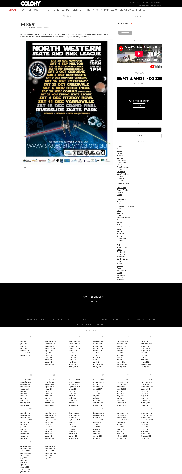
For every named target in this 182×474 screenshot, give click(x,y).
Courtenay (120, 176)
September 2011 (98, 420)
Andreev (120, 149)
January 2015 (145, 405)
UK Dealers (156, 5)
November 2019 (50, 382)
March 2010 (121, 433)
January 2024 (73, 366)
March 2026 (24, 350)
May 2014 (23, 429)
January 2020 (25, 405)
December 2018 (74, 380)
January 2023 (97, 366)
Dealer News (121, 181)
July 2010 (120, 424)
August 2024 (73, 350)
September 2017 (98, 386)
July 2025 (48, 353)
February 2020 (25, 402)
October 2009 (145, 417)
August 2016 (121, 389)
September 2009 (147, 420)
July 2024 (72, 353)
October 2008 (25, 451)
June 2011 (96, 427)
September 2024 (74, 348)
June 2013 (48, 427)
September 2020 (26, 386)
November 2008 (25, 448)
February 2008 (25, 469)
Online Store (121, 238)
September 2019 (50, 386)
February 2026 (25, 353)
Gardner (120, 204)
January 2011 (97, 438)
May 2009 (144, 429)
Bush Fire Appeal (123, 167)
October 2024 (73, 346)
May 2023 (96, 357)
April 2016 (120, 398)
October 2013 (49, 417)
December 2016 (122, 380)
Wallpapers (121, 275)
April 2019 (48, 398)
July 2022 (120, 353)
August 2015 (145, 389)
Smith (119, 261)
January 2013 (49, 438)
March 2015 (145, 400)
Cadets (36, 10)
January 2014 (25, 438)
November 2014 (25, 415)
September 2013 (50, 420)
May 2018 (72, 395)
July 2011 (96, 424)
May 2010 (120, 429)
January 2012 (73, 438)
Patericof (120, 240)
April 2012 (72, 431)
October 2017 (97, 384)
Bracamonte (121, 162)
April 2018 (72, 398)
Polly (119, 245)
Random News (122, 252)
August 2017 (97, 389)
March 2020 (24, 400)
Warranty (105, 10)
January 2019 (49, 405)
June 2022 (120, 355)
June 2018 (72, 393)
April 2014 (23, 431)
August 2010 (121, 422)
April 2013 (48, 431)
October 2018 (73, 384)
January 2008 (25, 471)
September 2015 (147, 386)
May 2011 (96, 429)
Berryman (120, 158)
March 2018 (73, 400)
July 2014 (23, 424)
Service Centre (122, 259)
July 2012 (72, 424)
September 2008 (26, 453)
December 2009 (146, 413)
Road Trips (121, 254)
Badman (120, 151)
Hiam (119, 215)
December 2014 (25, 413)
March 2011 (97, 433)
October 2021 (145, 346)
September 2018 (74, 386)
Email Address (125, 23)
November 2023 (98, 343)
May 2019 (48, 395)
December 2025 (50, 341)
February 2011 (98, 436)
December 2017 (98, 380)
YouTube (114, 10)
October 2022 (121, 346)
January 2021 (145, 366)
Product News (122, 247)
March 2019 (49, 400)
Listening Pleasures (124, 227)
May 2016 (120, 395)
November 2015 (146, 382)
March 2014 (24, 433)
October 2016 (121, 384)
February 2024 (73, 364)
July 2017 (96, 391)
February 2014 (25, 436)
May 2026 (23, 346)
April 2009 (144, 431)
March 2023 (97, 362)
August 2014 (24, 422)
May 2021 (144, 357)
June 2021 (144, 355)
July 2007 (48, 458)
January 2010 (121, 438)
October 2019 (49, 384)
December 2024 (74, 341)
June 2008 (23, 460)
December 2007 (50, 446)
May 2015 (144, 395)
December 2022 (122, 341)
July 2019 (48, 391)
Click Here (139, 105)
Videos (119, 272)
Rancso (119, 249)
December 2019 (50, 380)
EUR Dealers (144, 5)
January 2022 (121, 366)
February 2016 (122, 402)
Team (30, 10)
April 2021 (144, 359)
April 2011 (96, 431)
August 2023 (97, 350)
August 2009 (145, 422)
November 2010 (122, 415)
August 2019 (49, 389)
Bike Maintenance (127, 10)
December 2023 (98, 341)
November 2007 (50, 448)
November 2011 (98, 415)
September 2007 (50, 453)
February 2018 (73, 402)
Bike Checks (121, 160)
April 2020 (23, 398)
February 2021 (146, 364)
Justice (119, 222)
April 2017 (96, 398)
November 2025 (50, 343)
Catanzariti (121, 171)
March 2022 (121, 362)
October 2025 (49, 346)
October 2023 (97, 346)
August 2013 (49, 422)
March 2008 (24, 467)
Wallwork (120, 277)
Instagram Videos (123, 217)
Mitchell (120, 231)
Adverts (120, 146)
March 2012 (73, 433)
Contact (95, 10)
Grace (119, 208)
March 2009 (145, 433)
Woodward (120, 279)
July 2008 (23, 458)
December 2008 (25, 446)
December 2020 (25, 380)
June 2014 (23, 427)
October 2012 (73, 417)
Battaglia (120, 153)
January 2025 (49, 364)
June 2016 (120, 393)
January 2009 (145, 438)
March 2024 (73, 362)
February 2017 (98, 402)
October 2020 (25, 384)
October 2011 (97, 417)
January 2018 (73, 405)
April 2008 (23, 464)
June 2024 (72, 355)
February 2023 (98, 364)
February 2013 (49, 436)
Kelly (119, 224)
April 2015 (144, 398)
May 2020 (23, 395)
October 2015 (145, 384)
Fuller (119, 201)
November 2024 (74, 343)
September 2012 (74, 420)
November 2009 (146, 415)
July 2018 (72, 391)
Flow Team (121, 197)
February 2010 (122, 436)
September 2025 (50, 348)
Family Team (121, 187)
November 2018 (74, 382)
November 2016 (122, 382)
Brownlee (120, 165)
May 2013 (48, 429)
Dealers (75, 10)
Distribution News (123, 183)
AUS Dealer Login (137, 2)
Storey (119, 263)
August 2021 (145, 350)
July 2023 (96, 353)
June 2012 (72, 427)
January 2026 (25, 355)
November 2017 (98, 382)
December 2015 (146, 380)
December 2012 (74, 413)
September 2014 (26, 420)
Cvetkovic (120, 178)
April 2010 (120, 431)
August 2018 (73, 389)
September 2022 (123, 348)
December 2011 (98, 413)
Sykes (119, 268)
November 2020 (25, 382)
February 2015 (146, 402)
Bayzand (120, 155)
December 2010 (122, 413)
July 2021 (144, 353)
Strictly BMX (25, 34)
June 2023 (96, 355)
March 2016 (121, 400)
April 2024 (72, 359)
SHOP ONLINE (14, 10)
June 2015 (144, 393)
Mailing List (141, 10)
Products (45, 10)
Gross (119, 210)
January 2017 (97, 405)
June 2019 (48, 393)
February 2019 (49, 402)
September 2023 (98, 348)
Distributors (85, 10)
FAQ (67, 10)
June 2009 (144, 427)
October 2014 (25, 417)
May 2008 (23, 462)
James (119, 220)
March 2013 (49, 433)
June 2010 (120, 427)
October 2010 (121, 417)
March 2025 (49, 359)
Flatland (120, 192)
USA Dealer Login (153, 2)
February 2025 (49, 362)
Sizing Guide (59, 10)
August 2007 (49, 455)
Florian (119, 194)
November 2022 (122, 343)
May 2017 (96, 395)
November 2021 (146, 343)
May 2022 (120, 357)
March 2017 (97, 400)
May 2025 (48, 357)
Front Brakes (121, 199)
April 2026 (23, 348)
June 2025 (48, 355)
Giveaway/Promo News (125, 206)
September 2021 (147, 348)
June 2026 (23, 343)
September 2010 (123, 420)
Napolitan (120, 233)
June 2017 (96, 393)
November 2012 (74, 415)
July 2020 (23, 391)
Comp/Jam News (123, 174)
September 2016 (123, 386)
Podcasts (120, 243)
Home (23, 10)
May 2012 (72, 429)
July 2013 (48, 424)
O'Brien (119, 236)
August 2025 (49, 350)
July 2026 (23, 341)
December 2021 (146, 341)
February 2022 (122, 364)
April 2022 (120, 359)
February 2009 (146, 436)
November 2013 (50, 415)
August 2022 (121, 350)
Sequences (121, 256)
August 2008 (24, 455)
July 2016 (120, 391)
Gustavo (120, 213)
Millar (32, 27)
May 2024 (72, 357)
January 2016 (121, 405)
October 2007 (49, 451)
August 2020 (24, 389)
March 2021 (145, 362)
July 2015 (144, 391)
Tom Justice (121, 270)
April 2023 (96, 359)
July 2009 (144, 424)
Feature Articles (122, 190)
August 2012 (73, 422)
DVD (118, 185)
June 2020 (23, 393)
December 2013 (50, 413)
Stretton (120, 266)
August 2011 (97, 422)
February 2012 (73, 436)
